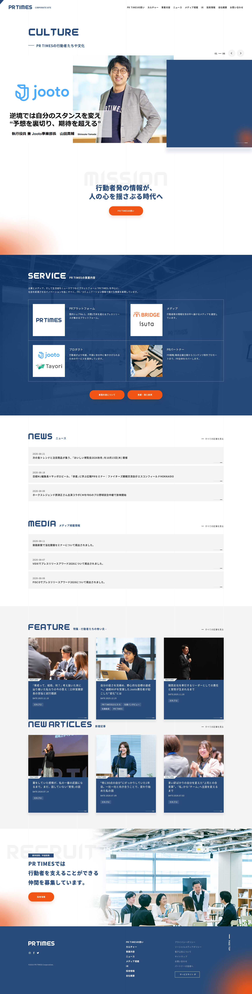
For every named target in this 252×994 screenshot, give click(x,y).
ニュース (177, 7)
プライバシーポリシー (185, 942)
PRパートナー (175, 349)
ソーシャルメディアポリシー (188, 946)
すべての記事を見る (214, 438)
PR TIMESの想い (136, 7)
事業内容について (107, 394)
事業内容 (165, 7)
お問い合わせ (236, 7)
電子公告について (183, 951)
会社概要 (222, 7)
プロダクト (76, 349)
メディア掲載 (191, 7)
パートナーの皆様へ (184, 966)
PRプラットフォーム (82, 308)
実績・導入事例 (145, 394)
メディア (172, 308)
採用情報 (210, 7)
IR (202, 7)
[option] (126, 99)
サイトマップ (181, 956)
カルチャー (153, 7)
